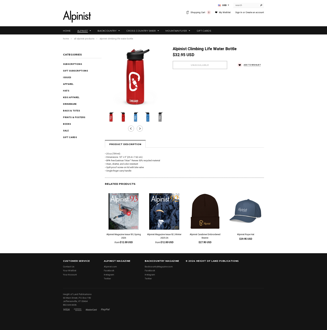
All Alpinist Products (84, 38)
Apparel (68, 84)
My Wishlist (225, 12)
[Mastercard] (91, 309)
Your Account (70, 274)
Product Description (125, 144)
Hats (66, 90)
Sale (66, 130)
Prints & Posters (74, 117)
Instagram (109, 274)
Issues (67, 77)
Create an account (255, 12)
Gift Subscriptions (75, 70)
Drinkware (70, 104)
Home (66, 38)
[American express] (78, 309)
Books (67, 124)
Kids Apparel (71, 97)
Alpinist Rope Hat (245, 234)
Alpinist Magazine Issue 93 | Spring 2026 (123, 236)
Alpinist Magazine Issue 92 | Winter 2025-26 (164, 236)
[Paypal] (105, 309)
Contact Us (68, 266)
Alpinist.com (110, 266)
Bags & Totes (71, 110)
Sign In (238, 12)
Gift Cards (70, 137)
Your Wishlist (69, 270)
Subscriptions (72, 64)
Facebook (109, 270)
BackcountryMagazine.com (159, 266)
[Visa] (66, 309)
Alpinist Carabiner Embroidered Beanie (205, 236)
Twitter (107, 278)
